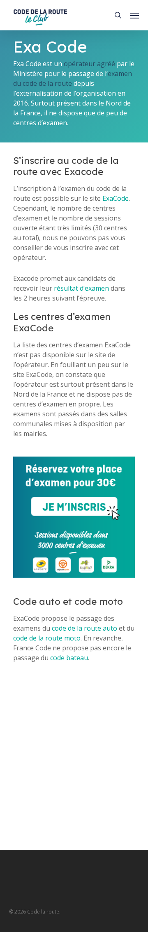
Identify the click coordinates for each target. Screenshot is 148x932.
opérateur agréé (89, 63)
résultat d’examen (81, 288)
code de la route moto (47, 638)
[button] (134, 15)
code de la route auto (84, 628)
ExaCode (115, 198)
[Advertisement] (74, 764)
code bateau (69, 657)
